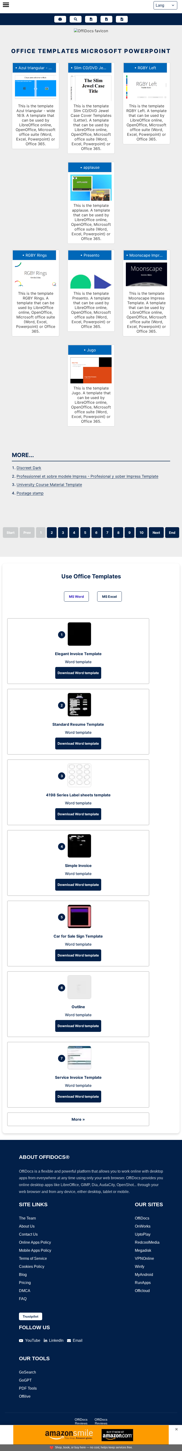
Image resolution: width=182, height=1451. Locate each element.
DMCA (24, 1291)
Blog (23, 1275)
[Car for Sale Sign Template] (81, 927)
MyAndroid (144, 1275)
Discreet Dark (29, 467)
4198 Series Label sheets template (78, 795)
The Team (27, 1218)
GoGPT (25, 1380)
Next (156, 533)
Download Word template (78, 673)
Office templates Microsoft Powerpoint (91, 51)
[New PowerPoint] (122, 19)
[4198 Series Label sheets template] (81, 785)
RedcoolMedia (147, 1242)
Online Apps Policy (35, 1242)
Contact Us (28, 1234)
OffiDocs (142, 1218)
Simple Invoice (78, 865)
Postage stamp (30, 493)
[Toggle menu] (5, 5)
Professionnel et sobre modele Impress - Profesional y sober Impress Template (87, 476)
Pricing (25, 1283)
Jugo (91, 350)
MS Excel (109, 596)
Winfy (139, 1267)
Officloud (142, 1291)
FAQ (23, 1299)
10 (142, 533)
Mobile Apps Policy (35, 1250)
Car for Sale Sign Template (78, 936)
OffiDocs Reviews (81, 1421)
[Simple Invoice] (81, 856)
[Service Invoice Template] (81, 1068)
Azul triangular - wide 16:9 (42, 67)
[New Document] (91, 19)
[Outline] (81, 997)
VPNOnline (144, 1258)
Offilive (25, 1396)
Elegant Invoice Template (78, 653)
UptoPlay (142, 1234)
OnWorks (142, 1226)
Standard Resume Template (78, 724)
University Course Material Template (49, 484)
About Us (27, 1226)
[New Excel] (106, 19)
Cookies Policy (31, 1267)
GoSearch (27, 1372)
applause (91, 167)
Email (77, 1340)
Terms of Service (33, 1258)
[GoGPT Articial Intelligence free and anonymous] (60, 19)
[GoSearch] (76, 19)
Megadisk (143, 1250)
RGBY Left (147, 67)
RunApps (143, 1283)
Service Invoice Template (78, 1077)
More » (78, 1119)
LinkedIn (56, 1340)
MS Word (76, 596)
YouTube (32, 1340)
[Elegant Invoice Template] (81, 644)
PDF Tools (28, 1388)
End (172, 533)
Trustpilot (30, 1316)
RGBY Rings (36, 255)
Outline (78, 1006)
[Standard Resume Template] (81, 715)
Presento (92, 255)
